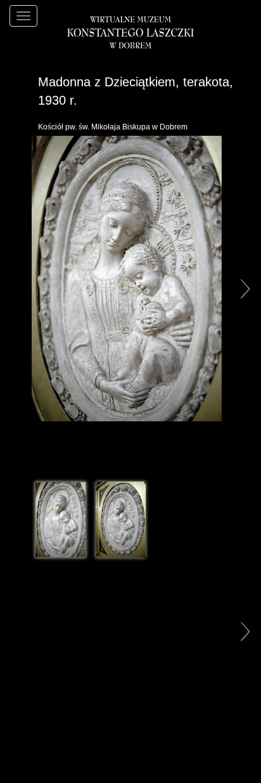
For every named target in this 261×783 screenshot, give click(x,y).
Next (242, 288)
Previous (19, 288)
